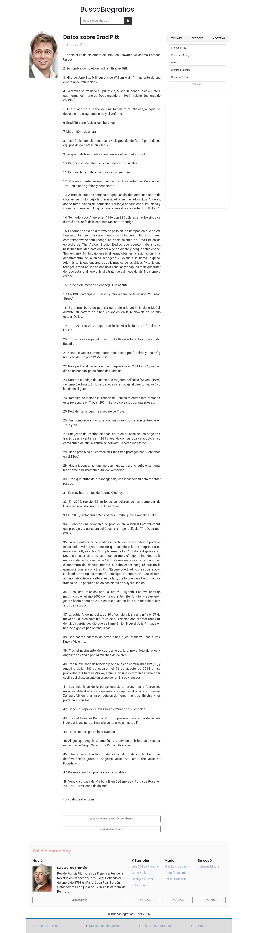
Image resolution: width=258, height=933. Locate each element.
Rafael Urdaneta (176, 879)
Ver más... (197, 84)
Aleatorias (218, 38)
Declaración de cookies (105, 926)
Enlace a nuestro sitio (157, 926)
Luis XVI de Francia (145, 866)
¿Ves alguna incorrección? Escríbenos (112, 818)
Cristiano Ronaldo (181, 69)
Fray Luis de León (177, 866)
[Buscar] (128, 21)
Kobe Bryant (140, 885)
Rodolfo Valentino (177, 873)
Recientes (197, 38)
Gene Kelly (139, 873)
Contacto (200, 926)
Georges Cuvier (142, 879)
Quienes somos (48, 926)
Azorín (174, 62)
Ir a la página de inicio (112, 829)
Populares (176, 38)
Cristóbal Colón (179, 77)
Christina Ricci (179, 47)
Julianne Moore (208, 866)
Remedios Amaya (181, 55)
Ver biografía (79, 900)
